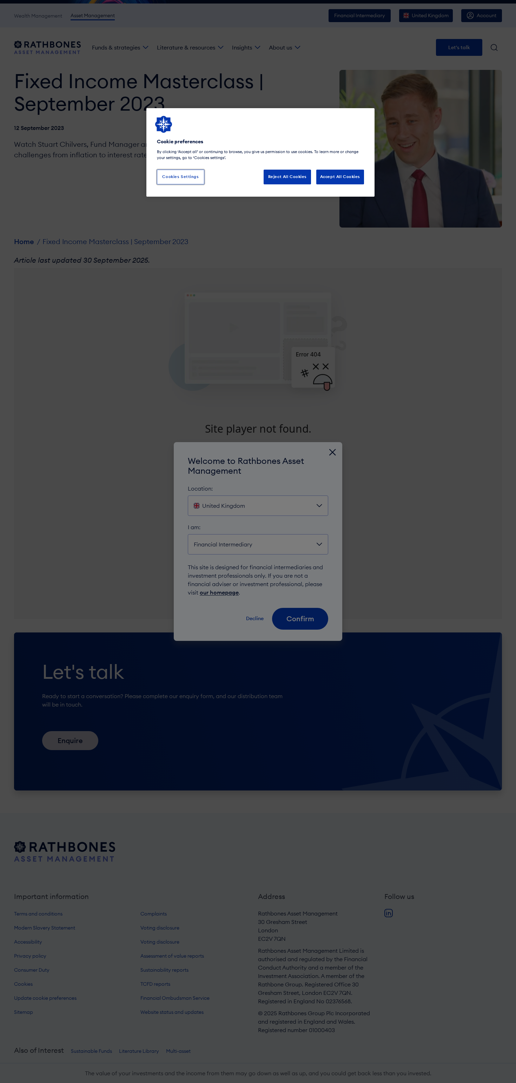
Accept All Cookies (340, 176)
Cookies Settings (180, 176)
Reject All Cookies (287, 176)
